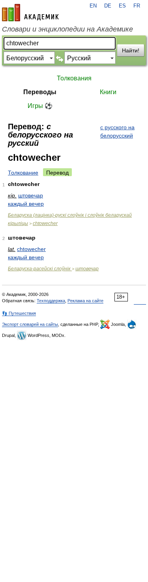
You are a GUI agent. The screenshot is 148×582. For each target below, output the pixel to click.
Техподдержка (51, 300)
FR (136, 6)
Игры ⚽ (40, 105)
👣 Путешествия (19, 313)
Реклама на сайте (85, 300)
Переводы (39, 92)
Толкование (23, 172)
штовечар (30, 195)
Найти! (130, 50)
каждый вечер (26, 204)
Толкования (74, 78)
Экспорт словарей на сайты (30, 324)
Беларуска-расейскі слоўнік (40, 268)
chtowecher (45, 223)
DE (107, 6)
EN (93, 6)
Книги (108, 92)
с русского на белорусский (117, 131)
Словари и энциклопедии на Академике (67, 29)
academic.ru (30, 12)
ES (122, 6)
